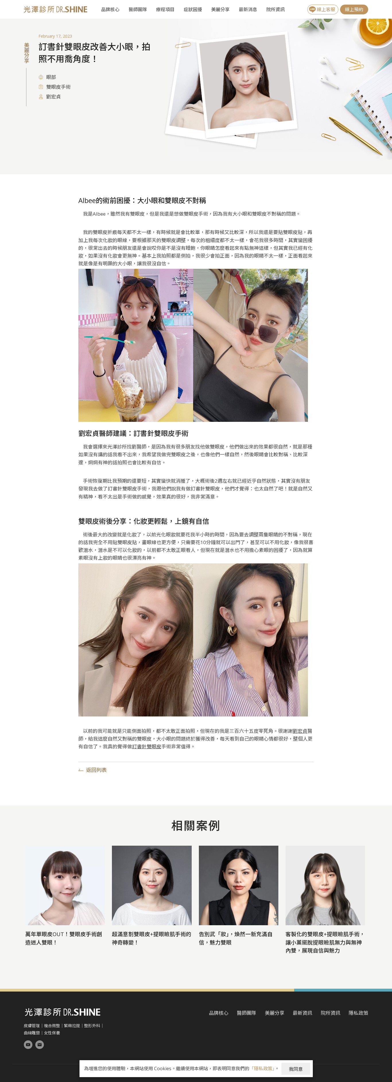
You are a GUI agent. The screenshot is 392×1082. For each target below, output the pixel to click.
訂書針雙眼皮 (146, 746)
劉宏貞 (300, 731)
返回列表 (96, 770)
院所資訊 (275, 9)
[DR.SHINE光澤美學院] (28, 1044)
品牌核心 (110, 9)
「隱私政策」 (262, 1068)
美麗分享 (220, 9)
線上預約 (354, 9)
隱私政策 (358, 1013)
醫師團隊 (138, 9)
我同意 (296, 1069)
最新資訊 (302, 1013)
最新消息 (248, 9)
